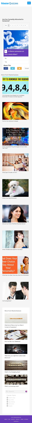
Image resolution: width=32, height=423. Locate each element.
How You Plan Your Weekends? (13, 341)
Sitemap (26, 419)
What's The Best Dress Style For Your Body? (12, 249)
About (6, 419)
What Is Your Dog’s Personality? (9, 198)
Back (6, 25)
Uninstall (16, 421)
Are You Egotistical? (6, 300)
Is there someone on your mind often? (14, 52)
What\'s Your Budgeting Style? (12, 372)
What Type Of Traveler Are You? (9, 172)
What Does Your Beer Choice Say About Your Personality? (15, 275)
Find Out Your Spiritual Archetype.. (10, 121)
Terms (22, 419)
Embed (27, 68)
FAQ (9, 419)
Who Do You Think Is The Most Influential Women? (14, 223)
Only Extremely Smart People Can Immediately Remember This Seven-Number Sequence (13, 96)
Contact (13, 419)
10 (25, 25)
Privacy (18, 419)
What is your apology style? (12, 386)
